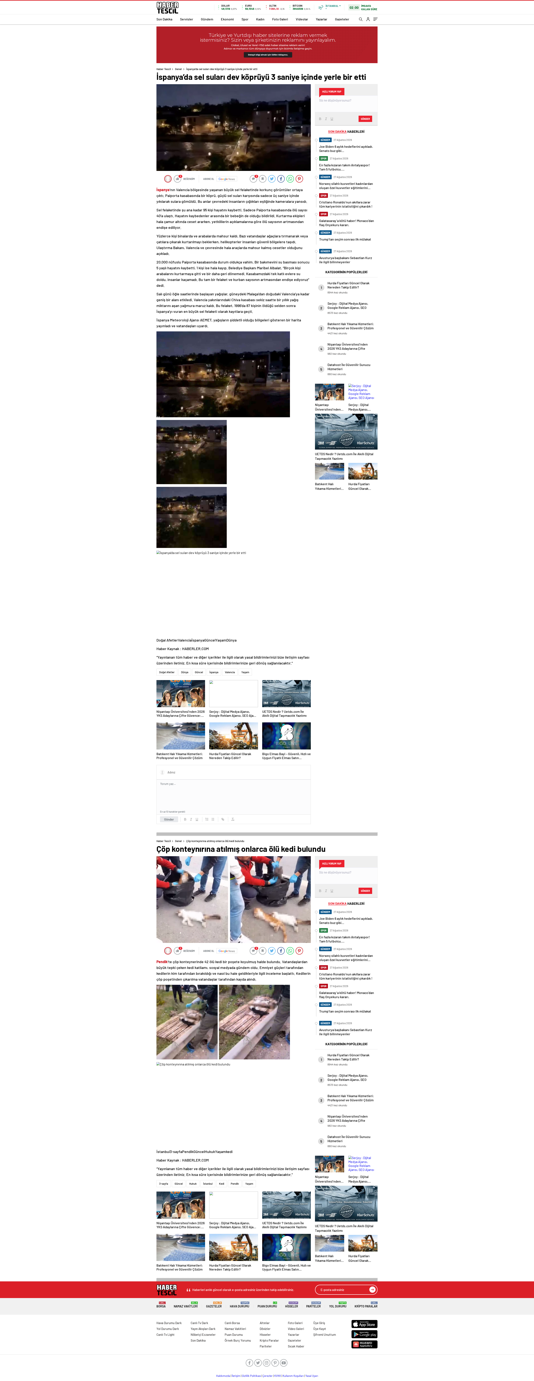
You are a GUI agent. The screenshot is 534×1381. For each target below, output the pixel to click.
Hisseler (291, 1305)
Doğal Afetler (167, 672)
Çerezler (268, 1375)
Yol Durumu (337, 1305)
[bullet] (213, 819)
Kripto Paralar (366, 1305)
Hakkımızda (223, 1375)
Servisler (186, 19)
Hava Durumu (239, 1305)
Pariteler (313, 1305)
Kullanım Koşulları (293, 1375)
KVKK (277, 1375)
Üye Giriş (319, 1323)
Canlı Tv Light (165, 1334)
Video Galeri (296, 1329)
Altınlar (265, 1323)
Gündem (207, 19)
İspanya (213, 672)
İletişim (236, 1375)
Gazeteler (342, 19)
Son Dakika (164, 19)
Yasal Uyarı (311, 1375)
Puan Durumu (267, 1305)
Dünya (184, 672)
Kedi (221, 1183)
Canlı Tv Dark (199, 1323)
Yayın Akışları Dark (203, 1329)
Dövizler (265, 1329)
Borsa (161, 1305)
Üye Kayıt (319, 1329)
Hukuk (193, 1183)
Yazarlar (321, 19)
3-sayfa (163, 1183)
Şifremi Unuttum (324, 1334)
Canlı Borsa (232, 1323)
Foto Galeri (280, 19)
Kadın (260, 19)
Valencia (230, 672)
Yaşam (245, 672)
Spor (245, 19)
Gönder (169, 819)
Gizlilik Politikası (251, 1375)
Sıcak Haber (296, 1346)
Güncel (199, 672)
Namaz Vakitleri (186, 1305)
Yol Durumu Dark (167, 1329)
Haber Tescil (163, 69)
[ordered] (207, 819)
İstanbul (208, 1183)
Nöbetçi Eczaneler (203, 1334)
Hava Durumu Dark (169, 1323)
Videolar (302, 19)
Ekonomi (227, 19)
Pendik (235, 1183)
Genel (178, 69)
